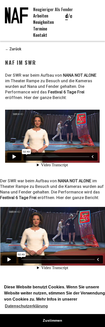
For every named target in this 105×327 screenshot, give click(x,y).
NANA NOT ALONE (79, 75)
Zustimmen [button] (52, 320)
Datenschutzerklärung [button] (26, 306)
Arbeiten (40, 16)
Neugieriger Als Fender (53, 9)
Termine (40, 29)
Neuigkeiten (43, 22)
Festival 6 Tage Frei (66, 92)
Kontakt (40, 35)
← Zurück (13, 49)
